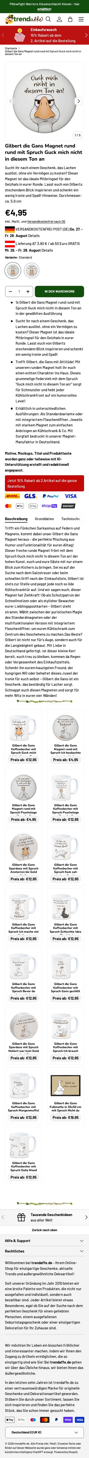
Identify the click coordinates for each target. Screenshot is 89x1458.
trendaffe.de (21, 1443)
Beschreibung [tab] (16, 518)
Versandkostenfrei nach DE (46, 221)
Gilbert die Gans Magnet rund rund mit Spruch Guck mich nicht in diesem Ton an (43, 53)
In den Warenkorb (59, 291)
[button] (70, 19)
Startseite (11, 48)
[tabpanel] (44, 611)
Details (34, 235)
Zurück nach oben (44, 1230)
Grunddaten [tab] (44, 518)
